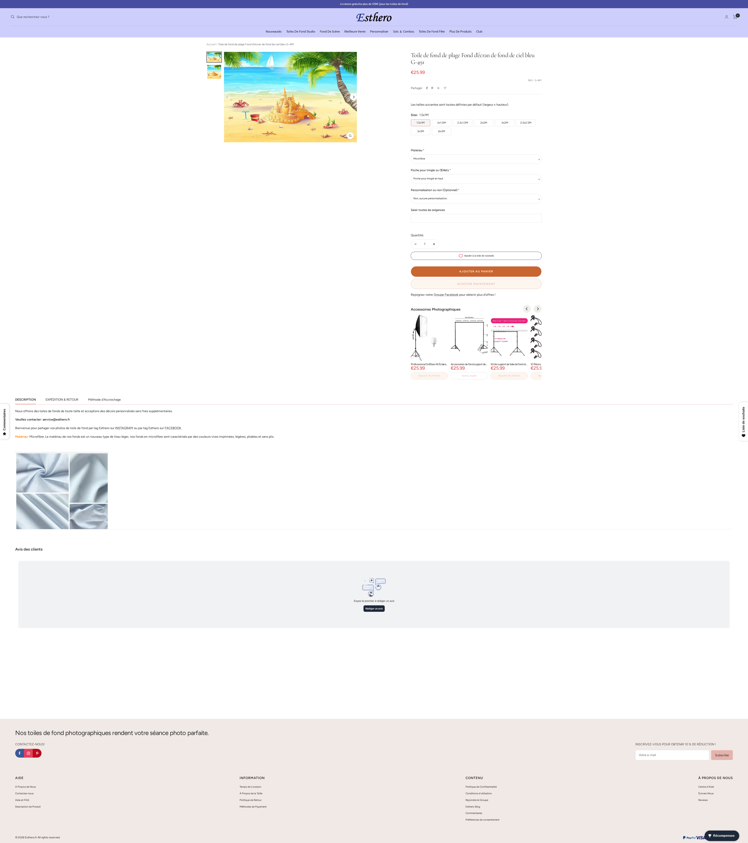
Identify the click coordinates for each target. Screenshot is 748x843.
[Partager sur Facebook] (427, 88)
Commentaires (474, 813)
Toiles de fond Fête (432, 31)
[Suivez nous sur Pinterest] (37, 753)
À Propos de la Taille (251, 793)
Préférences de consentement (482, 819)
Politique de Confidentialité (481, 786)
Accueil (211, 44)
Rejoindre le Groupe (477, 800)
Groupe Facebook (446, 295)
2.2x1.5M (462, 122)
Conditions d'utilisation (479, 793)
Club (479, 31)
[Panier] (735, 17)
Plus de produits (460, 31)
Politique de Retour (250, 800)
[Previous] (527, 309)
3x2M (504, 122)
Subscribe (722, 755)
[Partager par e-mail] (445, 88)
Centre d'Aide (706, 786)
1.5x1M (420, 122)
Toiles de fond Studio (300, 31)
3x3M (420, 131)
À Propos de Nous (25, 786)
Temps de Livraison (250, 786)
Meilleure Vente (354, 31)
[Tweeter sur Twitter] (438, 88)
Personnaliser (379, 31)
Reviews (703, 800)
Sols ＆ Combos (403, 31)
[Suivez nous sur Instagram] (28, 753)
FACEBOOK (173, 428)
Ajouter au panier (429, 375)
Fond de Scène (330, 31)
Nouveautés (274, 31)
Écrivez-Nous (706, 793)
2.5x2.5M (525, 122)
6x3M (441, 131)
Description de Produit (28, 806)
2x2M (483, 122)
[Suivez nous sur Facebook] (19, 753)
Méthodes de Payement (253, 806)
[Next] (353, 97)
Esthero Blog (473, 806)
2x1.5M (441, 122)
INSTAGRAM (124, 428)
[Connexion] (726, 17)
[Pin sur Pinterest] (432, 88)
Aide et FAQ (22, 800)
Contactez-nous (24, 793)
